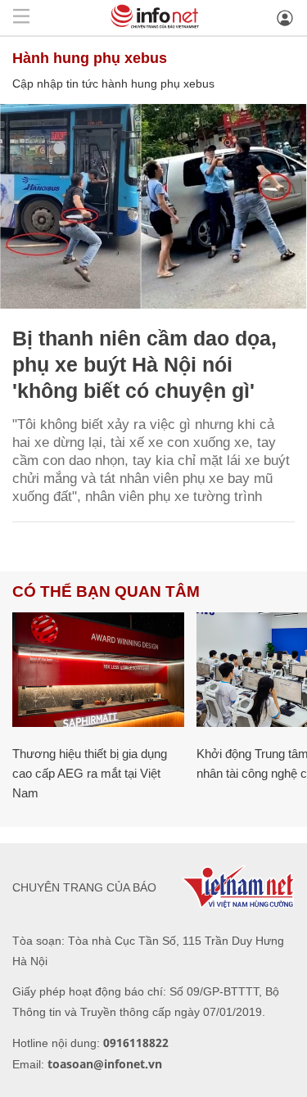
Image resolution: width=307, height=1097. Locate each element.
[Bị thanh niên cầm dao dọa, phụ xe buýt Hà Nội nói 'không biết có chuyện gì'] (153, 206)
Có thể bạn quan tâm (106, 591)
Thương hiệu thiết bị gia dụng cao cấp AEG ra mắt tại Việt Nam (89, 773)
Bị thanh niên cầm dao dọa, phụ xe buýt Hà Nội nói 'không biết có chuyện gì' (144, 364)
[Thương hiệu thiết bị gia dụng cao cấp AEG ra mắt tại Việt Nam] (98, 669)
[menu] (21, 17)
